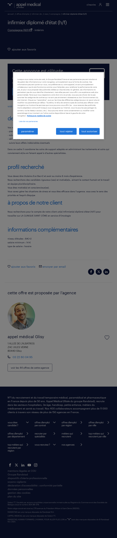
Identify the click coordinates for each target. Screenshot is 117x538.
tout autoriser (89, 131)
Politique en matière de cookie (39, 116)
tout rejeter (66, 131)
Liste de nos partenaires (28, 121)
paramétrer (27, 131)
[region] (58, 105)
